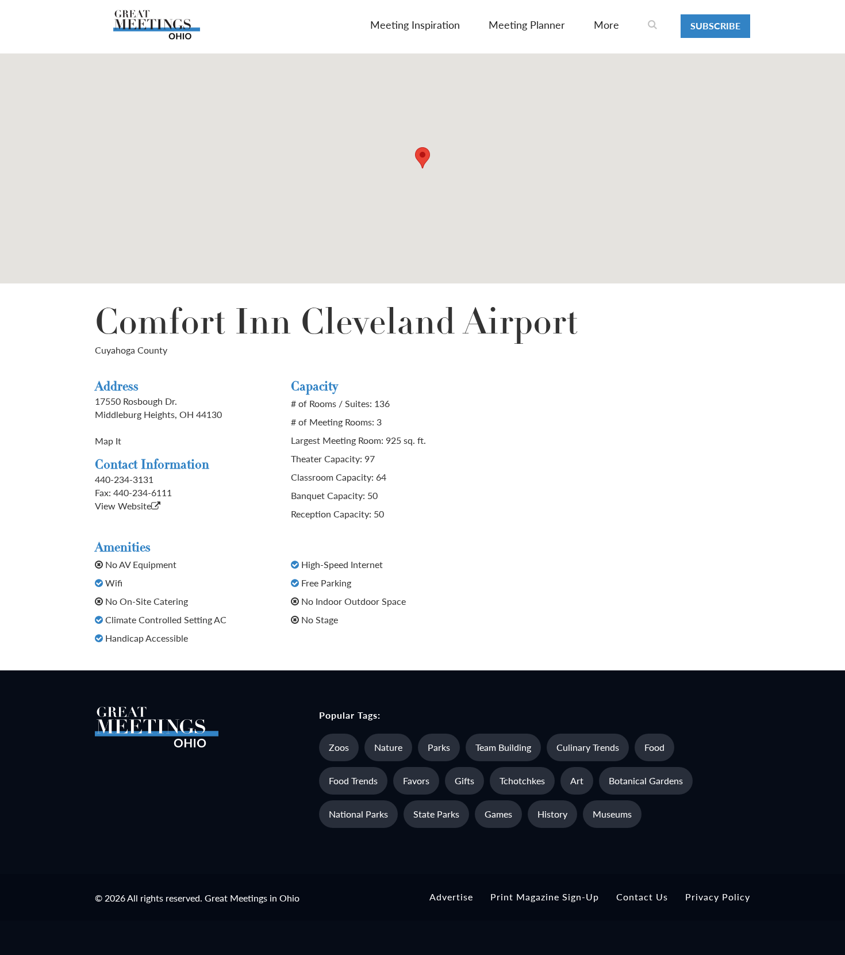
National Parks (358, 813)
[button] (422, 157)
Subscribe (715, 25)
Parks (439, 747)
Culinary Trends (587, 747)
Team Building (503, 747)
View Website (123, 505)
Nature (388, 747)
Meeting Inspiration (415, 24)
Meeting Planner (527, 24)
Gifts (464, 780)
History (552, 813)
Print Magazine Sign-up (544, 896)
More (606, 24)
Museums (612, 813)
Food (654, 747)
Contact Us (642, 896)
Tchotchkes (522, 780)
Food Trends (353, 780)
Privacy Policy (717, 896)
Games (498, 813)
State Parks (436, 813)
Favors (416, 780)
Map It (108, 440)
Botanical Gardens (646, 780)
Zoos (339, 747)
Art (576, 780)
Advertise (451, 896)
